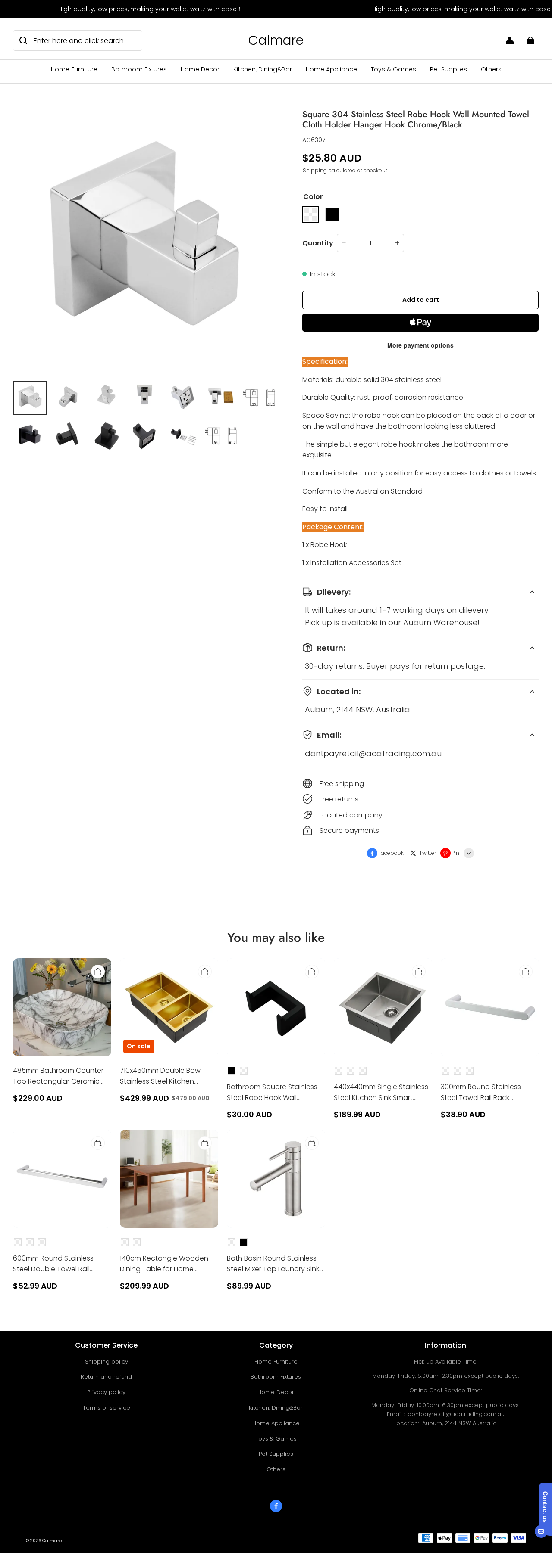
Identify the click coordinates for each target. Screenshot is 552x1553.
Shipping (315, 170)
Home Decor (200, 69)
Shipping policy (106, 1361)
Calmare (52, 1540)
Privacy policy (106, 1392)
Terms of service (106, 1408)
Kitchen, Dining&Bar (262, 69)
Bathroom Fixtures (139, 69)
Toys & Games (393, 69)
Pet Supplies (448, 69)
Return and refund (106, 1377)
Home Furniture (74, 69)
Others (491, 69)
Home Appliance (331, 69)
